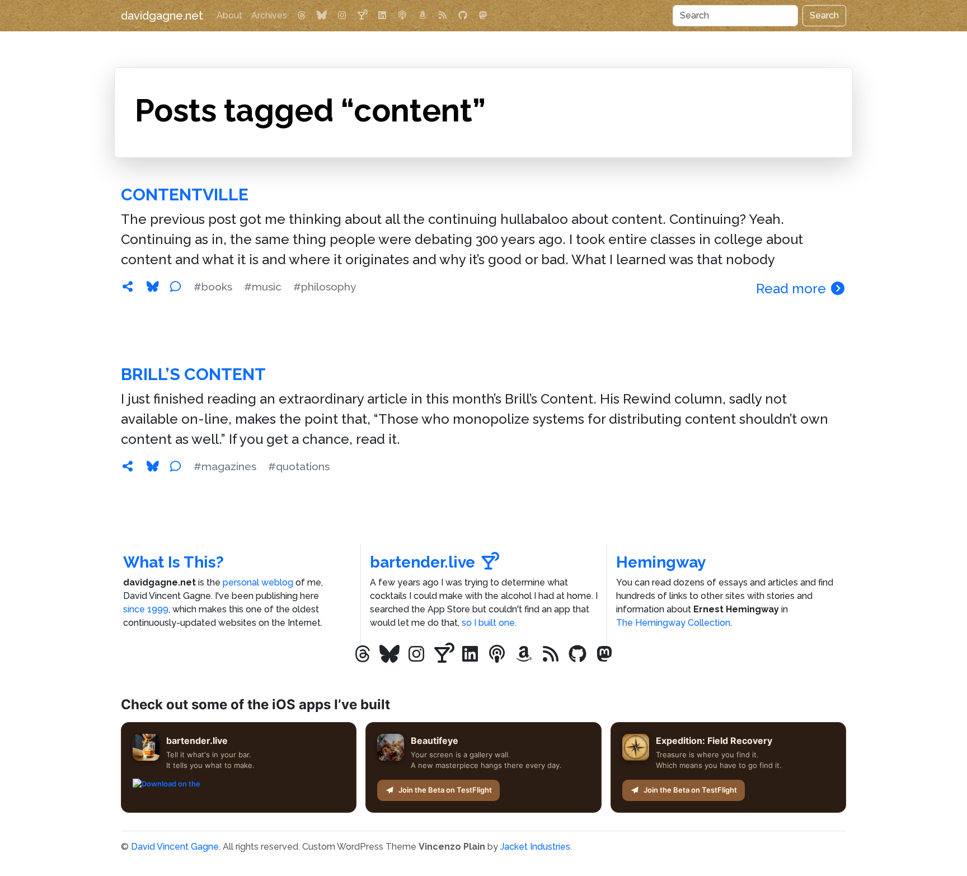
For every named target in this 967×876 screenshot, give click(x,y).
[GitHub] (463, 15)
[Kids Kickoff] (402, 15)
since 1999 (145, 609)
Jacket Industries (535, 846)
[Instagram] (342, 15)
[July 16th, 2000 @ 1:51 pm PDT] (127, 466)
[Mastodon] (483, 15)
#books (213, 286)
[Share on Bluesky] (152, 286)
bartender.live (422, 562)
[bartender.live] (362, 15)
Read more (792, 288)
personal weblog (258, 582)
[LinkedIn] (382, 15)
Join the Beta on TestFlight (445, 789)
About (229, 15)
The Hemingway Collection (673, 622)
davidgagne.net (162, 15)
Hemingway (661, 562)
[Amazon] (422, 15)
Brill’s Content (193, 374)
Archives (269, 15)
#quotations (299, 466)
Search (824, 15)
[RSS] (443, 15)
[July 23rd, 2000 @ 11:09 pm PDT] (127, 286)
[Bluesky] (322, 15)
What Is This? (173, 562)
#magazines (225, 466)
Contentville (184, 194)
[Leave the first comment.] (175, 286)
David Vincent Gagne (175, 846)
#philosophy (324, 286)
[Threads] (302, 15)
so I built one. (489, 622)
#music (262, 286)
